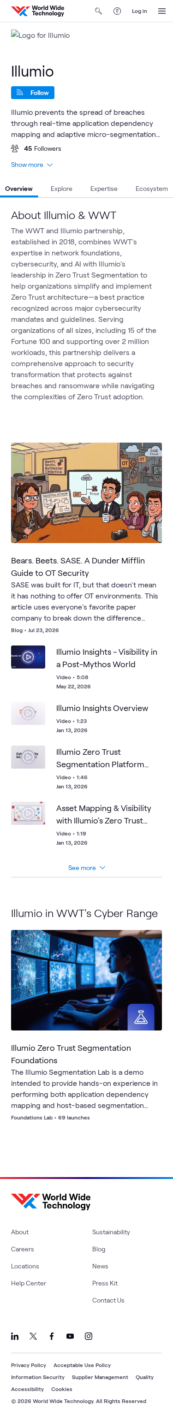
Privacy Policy (28, 1365)
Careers (22, 1249)
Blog (98, 1249)
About (20, 1232)
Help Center (28, 1283)
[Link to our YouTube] (70, 1336)
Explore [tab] (61, 188)
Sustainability (111, 1232)
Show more (27, 164)
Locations (25, 1266)
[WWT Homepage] (37, 11)
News (100, 1266)
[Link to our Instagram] (88, 1336)
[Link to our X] (33, 1336)
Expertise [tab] (104, 188)
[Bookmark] (147, 457)
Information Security (38, 1377)
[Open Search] (98, 11)
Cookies (61, 1389)
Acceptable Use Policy (82, 1365)
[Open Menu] (162, 11)
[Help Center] (117, 11)
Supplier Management (100, 1377)
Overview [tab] (19, 188)
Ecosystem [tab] (152, 188)
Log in (139, 10)
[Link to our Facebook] (51, 1336)
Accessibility (27, 1389)
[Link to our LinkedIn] (14, 1336)
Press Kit (105, 1283)
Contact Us (108, 1300)
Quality (145, 1377)
